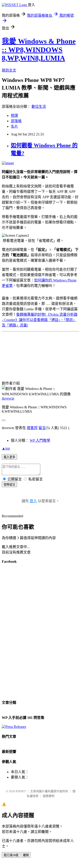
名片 (14, 126)
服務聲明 (48, 796)
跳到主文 (9, 70)
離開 (26, 855)
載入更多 (9, 457)
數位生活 (39, 106)
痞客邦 (32, 428)
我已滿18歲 (11, 855)
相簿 (14, 115)
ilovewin (8, 398)
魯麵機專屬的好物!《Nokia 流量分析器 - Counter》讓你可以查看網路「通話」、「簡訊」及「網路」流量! (39, 320)
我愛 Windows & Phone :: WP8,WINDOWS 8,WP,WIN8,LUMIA (39, 49)
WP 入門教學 (40, 440)
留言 (42, 428)
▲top (6, 448)
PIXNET (21, 791)
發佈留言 (9, 484)
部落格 (16, 121)
